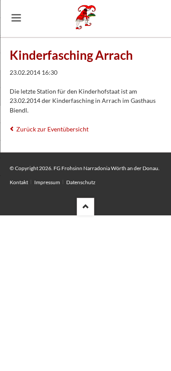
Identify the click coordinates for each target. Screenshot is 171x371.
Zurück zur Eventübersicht (52, 129)
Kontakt (19, 182)
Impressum (47, 182)
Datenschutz (81, 182)
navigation (16, 17)
